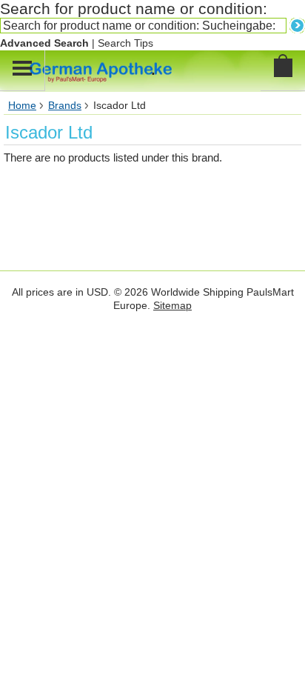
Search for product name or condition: (133, 8)
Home (22, 105)
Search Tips (125, 43)
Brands (64, 105)
